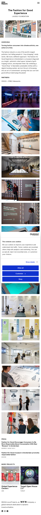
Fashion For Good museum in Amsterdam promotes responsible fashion (20, 454)
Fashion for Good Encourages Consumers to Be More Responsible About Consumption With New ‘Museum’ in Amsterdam (19, 444)
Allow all (20, 268)
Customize (19, 273)
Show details (30, 262)
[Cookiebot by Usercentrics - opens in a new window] (30, 234)
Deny (20, 279)
